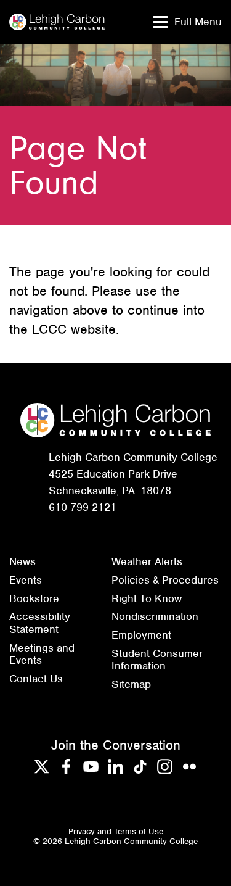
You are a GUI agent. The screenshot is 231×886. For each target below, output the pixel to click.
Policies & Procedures (165, 580)
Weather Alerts (146, 561)
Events (25, 580)
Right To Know (146, 598)
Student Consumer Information (157, 660)
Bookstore (34, 598)
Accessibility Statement (39, 623)
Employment (141, 635)
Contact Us (36, 678)
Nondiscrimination (154, 616)
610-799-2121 (82, 507)
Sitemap (131, 684)
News (22, 561)
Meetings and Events (42, 654)
